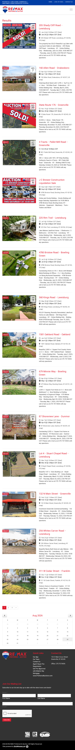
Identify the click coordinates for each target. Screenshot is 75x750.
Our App (35, 657)
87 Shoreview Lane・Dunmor (54, 416)
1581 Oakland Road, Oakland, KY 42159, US (55, 344)
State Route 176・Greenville (53, 105)
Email (4, 707)
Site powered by (8, 746)
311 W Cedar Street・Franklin (54, 571)
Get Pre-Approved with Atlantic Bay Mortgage (39, 671)
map (43, 40)
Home (50, 1)
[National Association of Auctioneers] (27, 734)
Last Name (41, 698)
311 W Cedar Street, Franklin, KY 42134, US (55, 580)
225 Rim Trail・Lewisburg (52, 217)
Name (5, 692)
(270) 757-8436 (58, 1)
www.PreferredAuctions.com (42, 676)
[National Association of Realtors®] (35, 734)
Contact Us (69, 1)
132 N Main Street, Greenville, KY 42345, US (56, 503)
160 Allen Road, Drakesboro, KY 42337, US (55, 77)
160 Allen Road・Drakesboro (54, 68)
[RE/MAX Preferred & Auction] (12, 10)
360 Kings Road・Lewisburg (54, 297)
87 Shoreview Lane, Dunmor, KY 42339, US (55, 426)
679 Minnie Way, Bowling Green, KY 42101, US (56, 384)
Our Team (36, 659)
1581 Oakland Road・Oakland (54, 334)
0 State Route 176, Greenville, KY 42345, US (56, 114)
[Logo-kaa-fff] (45, 734)
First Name (6, 698)
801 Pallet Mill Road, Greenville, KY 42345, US (56, 152)
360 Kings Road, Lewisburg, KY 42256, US (55, 307)
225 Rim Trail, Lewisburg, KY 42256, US (54, 227)
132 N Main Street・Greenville (55, 493)
